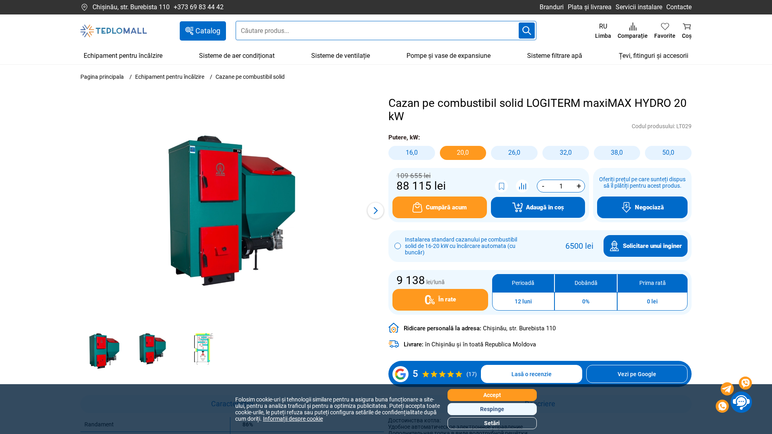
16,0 (412, 152)
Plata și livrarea (590, 7)
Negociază (649, 207)
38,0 (617, 152)
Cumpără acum (446, 207)
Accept (492, 395)
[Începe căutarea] (527, 31)
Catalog (207, 31)
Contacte (679, 7)
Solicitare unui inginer (652, 246)
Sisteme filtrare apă (554, 55)
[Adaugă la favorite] (501, 186)
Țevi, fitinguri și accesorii (653, 55)
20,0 (463, 152)
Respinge (492, 409)
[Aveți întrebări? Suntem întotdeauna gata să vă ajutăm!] (734, 396)
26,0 (514, 152)
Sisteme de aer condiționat (237, 55)
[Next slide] (376, 211)
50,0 (668, 152)
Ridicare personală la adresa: (480, 328)
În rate (447, 299)
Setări (492, 423)
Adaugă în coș (545, 207)
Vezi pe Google (637, 374)
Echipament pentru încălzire (123, 55)
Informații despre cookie (293, 419)
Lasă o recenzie (531, 374)
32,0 (566, 152)
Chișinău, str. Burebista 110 (131, 7)
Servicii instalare (639, 7)
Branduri (552, 7)
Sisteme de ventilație (340, 55)
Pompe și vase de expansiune (449, 55)
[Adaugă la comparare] (522, 186)
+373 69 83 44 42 (199, 7)
